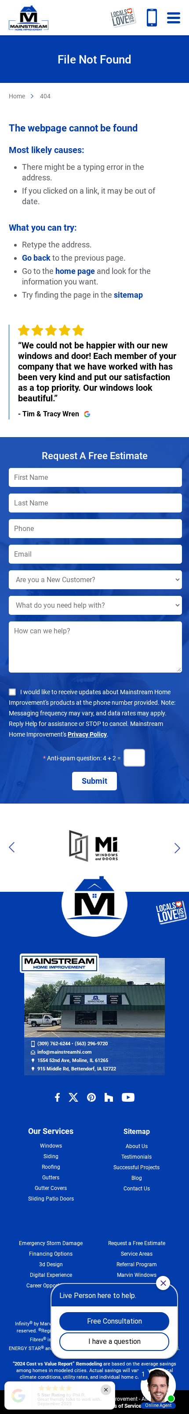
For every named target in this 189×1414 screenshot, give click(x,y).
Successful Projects (136, 1167)
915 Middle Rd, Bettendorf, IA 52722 (76, 1069)
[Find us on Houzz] (109, 1097)
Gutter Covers (51, 1188)
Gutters (50, 1178)
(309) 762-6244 (151, 17)
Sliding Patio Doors (51, 1199)
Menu (173, 17)
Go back (36, 257)
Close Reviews (106, 1389)
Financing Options (51, 1254)
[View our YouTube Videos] (128, 1097)
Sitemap (137, 1131)
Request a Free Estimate (136, 1243)
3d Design (51, 1264)
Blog (136, 1178)
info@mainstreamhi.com (64, 1052)
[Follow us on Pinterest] (91, 1097)
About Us (137, 1146)
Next (175, 847)
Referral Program (136, 1264)
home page (75, 271)
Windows (51, 1146)
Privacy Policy (87, 734)
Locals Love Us (123, 17)
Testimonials (136, 1157)
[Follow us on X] (73, 1097)
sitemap (128, 294)
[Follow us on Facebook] (57, 1097)
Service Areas (137, 1254)
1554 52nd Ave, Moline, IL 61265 (72, 1060)
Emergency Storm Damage (51, 1243)
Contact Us (137, 1189)
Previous (14, 847)
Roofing (51, 1167)
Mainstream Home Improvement (28, 17)
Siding (51, 1156)
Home (17, 96)
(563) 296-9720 (91, 1044)
